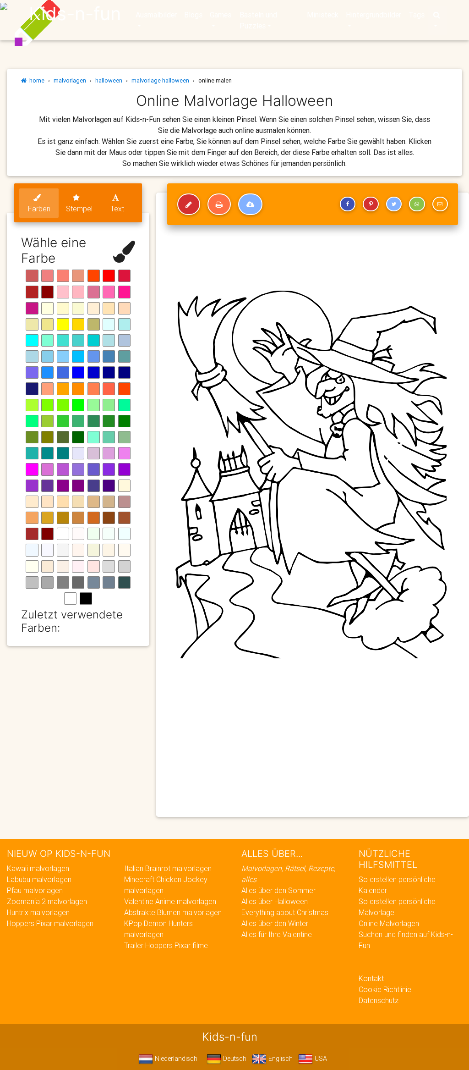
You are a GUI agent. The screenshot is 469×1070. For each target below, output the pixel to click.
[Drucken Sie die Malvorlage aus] (219, 204)
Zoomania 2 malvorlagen (47, 901)
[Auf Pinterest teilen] (370, 204)
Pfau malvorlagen (35, 890)
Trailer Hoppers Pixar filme (166, 945)
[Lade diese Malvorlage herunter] (250, 204)
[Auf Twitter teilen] (394, 204)
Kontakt (371, 978)
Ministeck (322, 14)
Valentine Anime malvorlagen (170, 901)
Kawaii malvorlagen (38, 868)
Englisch (280, 1058)
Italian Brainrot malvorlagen (168, 868)
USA (320, 1058)
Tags (417, 14)
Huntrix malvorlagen (38, 912)
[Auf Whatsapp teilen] (417, 204)
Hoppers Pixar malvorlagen (50, 923)
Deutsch (233, 1058)
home (35, 80)
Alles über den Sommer (278, 890)
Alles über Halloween (274, 901)
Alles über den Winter (274, 923)
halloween (108, 80)
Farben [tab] (39, 208)
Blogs (193, 14)
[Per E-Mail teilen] (440, 204)
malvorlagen (70, 80)
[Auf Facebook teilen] (347, 204)
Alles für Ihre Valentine (276, 934)
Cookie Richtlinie (385, 989)
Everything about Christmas (284, 912)
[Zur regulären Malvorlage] (188, 204)
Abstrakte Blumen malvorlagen (173, 912)
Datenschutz (378, 1000)
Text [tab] (117, 208)
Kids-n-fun (75, 14)
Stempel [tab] (79, 208)
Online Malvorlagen (389, 923)
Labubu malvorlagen (39, 879)
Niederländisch (175, 1058)
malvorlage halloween (160, 80)
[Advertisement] (312, 743)
